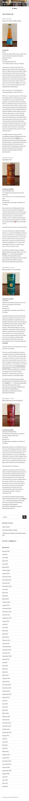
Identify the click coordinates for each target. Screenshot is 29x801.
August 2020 (5, 773)
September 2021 (6, 732)
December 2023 (6, 646)
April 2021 (5, 748)
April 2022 (5, 710)
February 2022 (6, 716)
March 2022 (5, 713)
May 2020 (5, 783)
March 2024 (5, 637)
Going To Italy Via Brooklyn (11, 21)
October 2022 (6, 691)
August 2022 (5, 697)
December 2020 (6, 761)
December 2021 (6, 723)
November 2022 (6, 688)
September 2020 (7, 770)
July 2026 (4, 554)
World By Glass (11, 2)
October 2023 (6, 653)
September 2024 (7, 618)
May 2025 (5, 592)
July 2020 (4, 777)
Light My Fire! (7, 160)
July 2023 (4, 662)
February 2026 (6, 570)
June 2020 (5, 780)
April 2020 (5, 786)
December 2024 (6, 608)
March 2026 (5, 567)
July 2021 (4, 739)
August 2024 (5, 621)
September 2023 (6, 656)
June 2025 (5, 589)
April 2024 (5, 634)
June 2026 (5, 557)
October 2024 (6, 615)
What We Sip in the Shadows (12, 401)
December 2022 (6, 684)
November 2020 (6, 764)
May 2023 (5, 669)
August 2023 (5, 659)
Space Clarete (6, 527)
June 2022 (5, 704)
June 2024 (5, 627)
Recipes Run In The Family (11, 269)
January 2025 (5, 605)
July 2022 (4, 700)
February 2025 (6, 602)
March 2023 (5, 675)
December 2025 (6, 576)
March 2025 (5, 599)
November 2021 (6, 726)
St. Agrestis (5, 50)
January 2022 (5, 719)
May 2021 (5, 745)
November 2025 (6, 580)
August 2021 (5, 735)
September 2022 (6, 694)
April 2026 (5, 564)
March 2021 (5, 751)
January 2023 (5, 681)
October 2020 (6, 767)
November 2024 (6, 611)
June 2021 (5, 742)
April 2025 (5, 596)
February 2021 (6, 754)
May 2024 (5, 630)
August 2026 (5, 551)
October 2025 (6, 583)
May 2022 (5, 707)
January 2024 (5, 643)
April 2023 (5, 672)
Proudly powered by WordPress (10, 797)
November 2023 (6, 650)
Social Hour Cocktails (7, 189)
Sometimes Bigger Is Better (9, 530)
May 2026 (5, 561)
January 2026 (5, 573)
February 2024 (6, 640)
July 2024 (4, 624)
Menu (15, 8)
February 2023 (6, 678)
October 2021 (6, 729)
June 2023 (5, 665)
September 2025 (7, 586)
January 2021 (5, 758)
